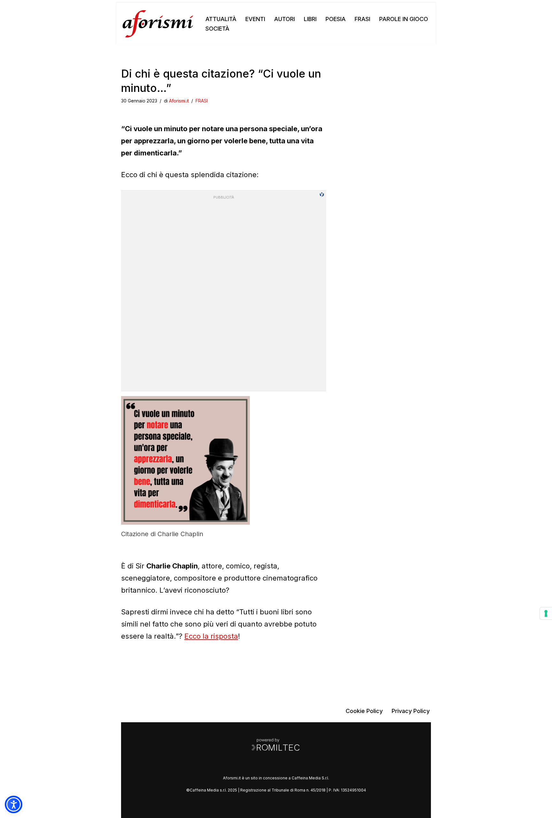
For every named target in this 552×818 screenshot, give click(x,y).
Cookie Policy (364, 711)
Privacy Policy (411, 711)
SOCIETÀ (217, 28)
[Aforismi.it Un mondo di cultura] (158, 23)
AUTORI (284, 19)
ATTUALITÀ (220, 19)
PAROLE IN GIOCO (403, 19)
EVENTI (255, 19)
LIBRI (310, 19)
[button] (13, 804)
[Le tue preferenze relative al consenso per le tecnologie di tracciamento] (546, 613)
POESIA (336, 19)
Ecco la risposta (211, 636)
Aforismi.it (179, 100)
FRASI (362, 19)
